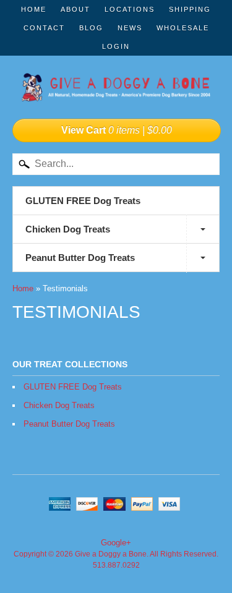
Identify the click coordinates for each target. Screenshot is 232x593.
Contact (44, 28)
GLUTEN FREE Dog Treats (82, 200)
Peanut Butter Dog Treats (80, 257)
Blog (91, 28)
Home (33, 9)
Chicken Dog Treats (67, 229)
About (75, 9)
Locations (130, 9)
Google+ (116, 542)
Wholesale (183, 28)
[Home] (116, 88)
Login (116, 46)
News (130, 28)
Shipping (190, 9)
